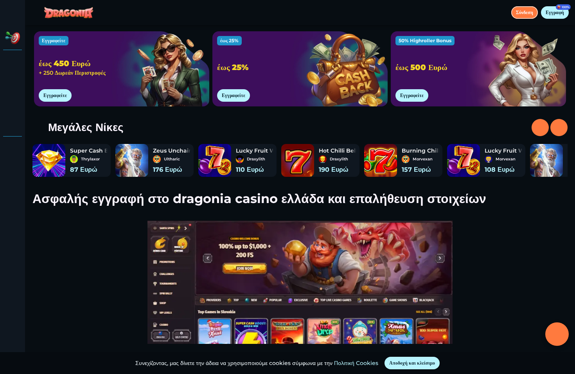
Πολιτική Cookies (356, 363)
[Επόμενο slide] (540, 127)
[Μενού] (36, 12)
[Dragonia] (12, 62)
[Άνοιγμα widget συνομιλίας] (557, 334)
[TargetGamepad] (12, 123)
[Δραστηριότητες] (12, 37)
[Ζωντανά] (12, 83)
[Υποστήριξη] (12, 148)
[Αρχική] (68, 12)
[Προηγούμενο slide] (559, 127)
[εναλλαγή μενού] (12, 12)
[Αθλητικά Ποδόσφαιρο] (12, 103)
